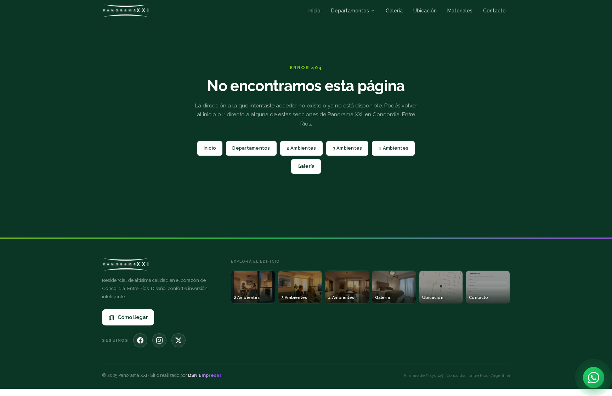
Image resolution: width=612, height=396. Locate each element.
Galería (394, 10)
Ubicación (425, 10)
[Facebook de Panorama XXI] (140, 340)
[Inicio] (125, 11)
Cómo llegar (133, 317)
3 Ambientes (347, 148)
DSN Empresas (205, 375)
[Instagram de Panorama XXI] (159, 340)
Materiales (459, 10)
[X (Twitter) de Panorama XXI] (178, 340)
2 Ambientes (301, 148)
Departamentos (350, 10)
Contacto (494, 10)
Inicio (314, 10)
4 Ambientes (393, 148)
